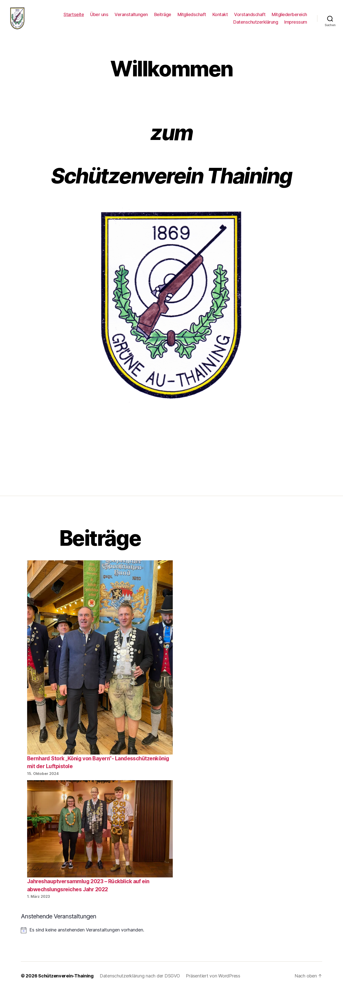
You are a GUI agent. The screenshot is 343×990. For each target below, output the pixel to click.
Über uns (99, 14)
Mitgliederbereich (289, 14)
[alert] (100, 930)
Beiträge (162, 14)
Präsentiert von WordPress (213, 975)
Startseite (74, 14)
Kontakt (220, 14)
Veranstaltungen (131, 14)
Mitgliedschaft (192, 14)
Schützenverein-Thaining (66, 975)
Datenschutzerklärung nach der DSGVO (140, 975)
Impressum (295, 22)
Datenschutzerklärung (255, 22)
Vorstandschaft (249, 14)
